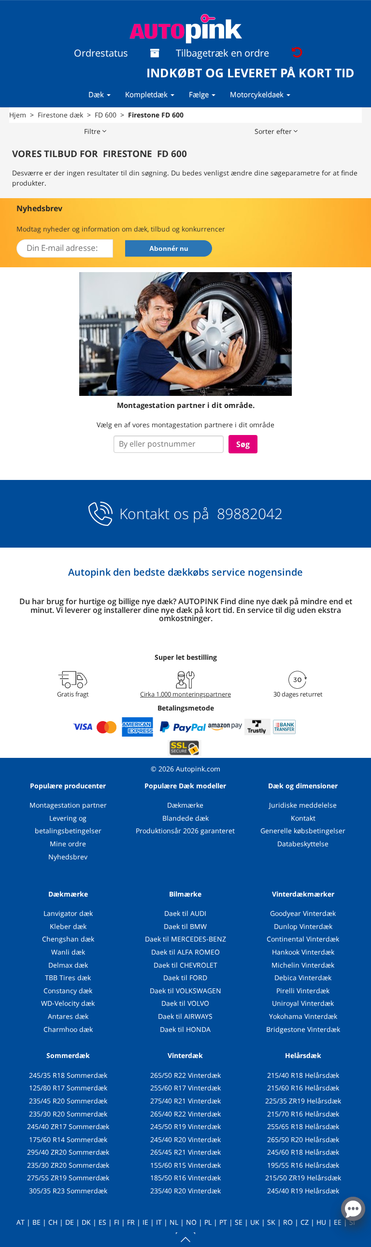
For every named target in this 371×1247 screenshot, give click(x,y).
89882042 (248, 513)
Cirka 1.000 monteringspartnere (185, 694)
